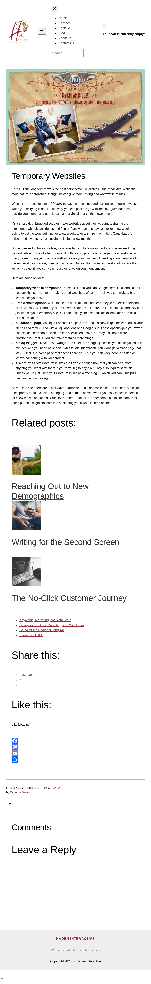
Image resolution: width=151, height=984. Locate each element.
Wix (38, 308)
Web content (52, 788)
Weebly (29, 308)
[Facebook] (75, 741)
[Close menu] (54, 9)
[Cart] (104, 26)
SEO (39, 788)
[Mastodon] (75, 747)
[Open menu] (42, 31)
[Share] (75, 759)
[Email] (75, 753)
